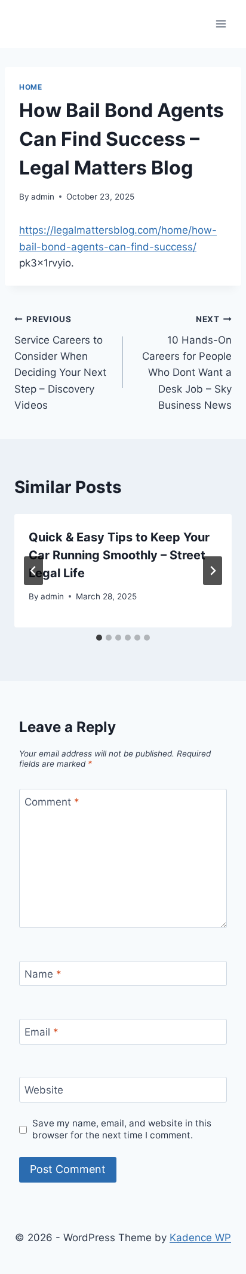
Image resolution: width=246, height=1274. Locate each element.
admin (42, 196)
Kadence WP (200, 1238)
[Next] (212, 570)
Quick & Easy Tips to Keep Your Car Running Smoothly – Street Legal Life (119, 555)
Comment (51, 802)
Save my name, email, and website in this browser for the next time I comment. (121, 1129)
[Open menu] (221, 23)
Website (43, 1090)
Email (41, 1032)
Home (30, 86)
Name (42, 974)
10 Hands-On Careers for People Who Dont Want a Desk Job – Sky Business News (187, 362)
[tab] (99, 638)
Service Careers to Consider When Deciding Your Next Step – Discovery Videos (60, 362)
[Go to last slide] (33, 570)
